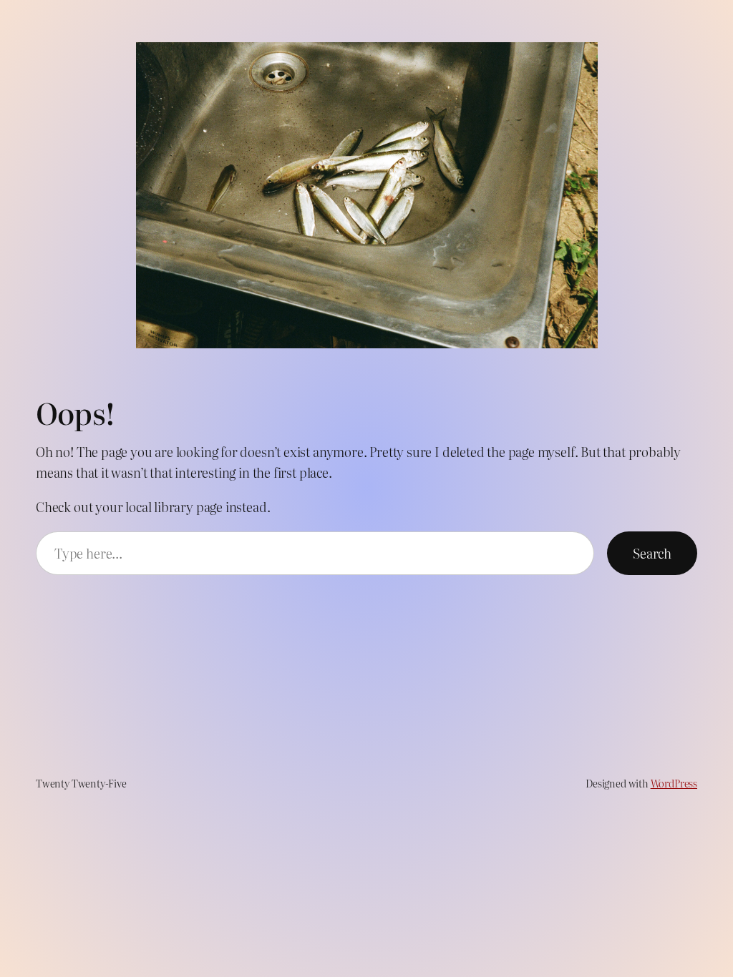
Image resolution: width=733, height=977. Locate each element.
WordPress (674, 782)
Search (652, 553)
